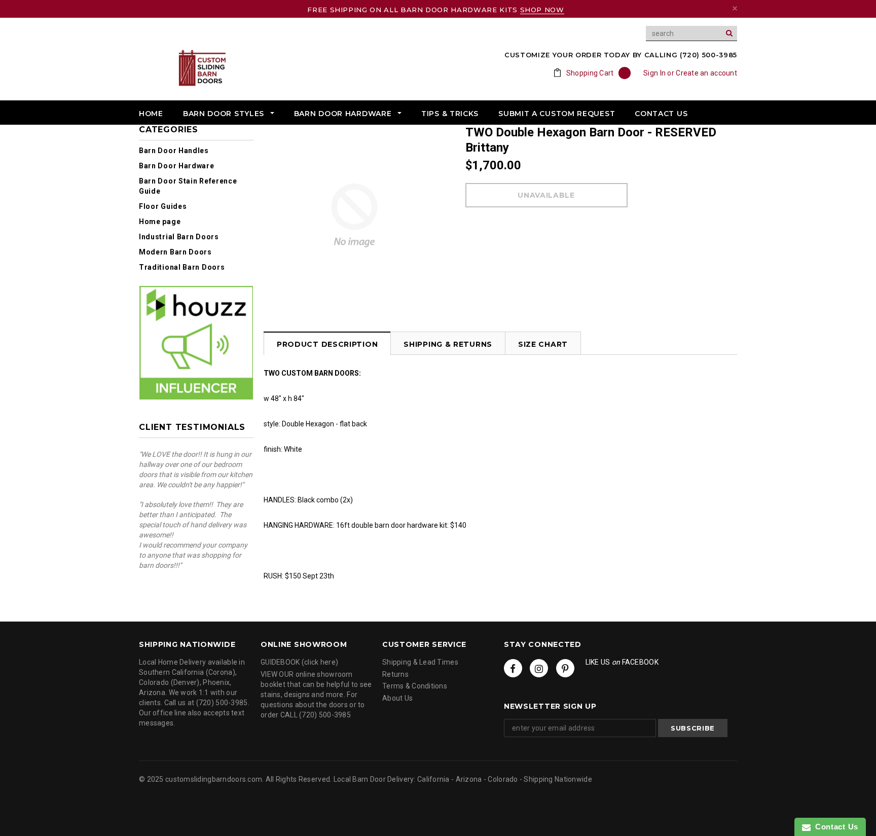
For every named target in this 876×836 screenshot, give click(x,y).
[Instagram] (539, 668)
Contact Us (834, 826)
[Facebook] (513, 668)
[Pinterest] (565, 668)
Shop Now (542, 10)
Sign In (654, 73)
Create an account (706, 73)
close (735, 8)
